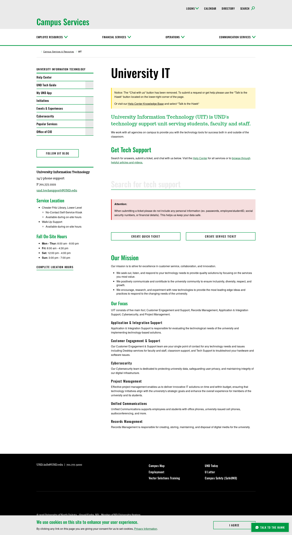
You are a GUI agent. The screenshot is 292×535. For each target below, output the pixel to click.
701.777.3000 (74, 464)
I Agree (242, 525)
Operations (173, 37)
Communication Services (235, 37)
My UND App (44, 93)
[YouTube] (38, 278)
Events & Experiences (49, 108)
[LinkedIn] (63, 474)
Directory (228, 8)
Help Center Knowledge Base (146, 104)
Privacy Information (145, 529)
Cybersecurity (45, 116)
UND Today (211, 465)
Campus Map (157, 465)
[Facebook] (55, 474)
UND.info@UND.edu (50, 464)
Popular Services (46, 124)
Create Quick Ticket (145, 236)
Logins (190, 8)
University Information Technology (61, 69)
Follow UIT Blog (57, 153)
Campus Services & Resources (58, 51)
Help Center (44, 77)
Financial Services (114, 37)
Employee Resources (49, 37)
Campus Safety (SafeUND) (221, 478)
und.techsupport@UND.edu (56, 190)
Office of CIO (44, 131)
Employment (156, 472)
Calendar (210, 8)
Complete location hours (54, 267)
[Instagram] (47, 474)
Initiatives (42, 100)
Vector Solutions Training (164, 478)
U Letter (210, 472)
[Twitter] (47, 278)
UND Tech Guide (46, 85)
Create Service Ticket (220, 236)
